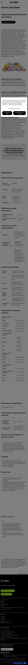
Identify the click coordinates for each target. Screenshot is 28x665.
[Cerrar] (25, 98)
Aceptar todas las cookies (19, 113)
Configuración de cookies (14, 108)
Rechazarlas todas (7, 113)
